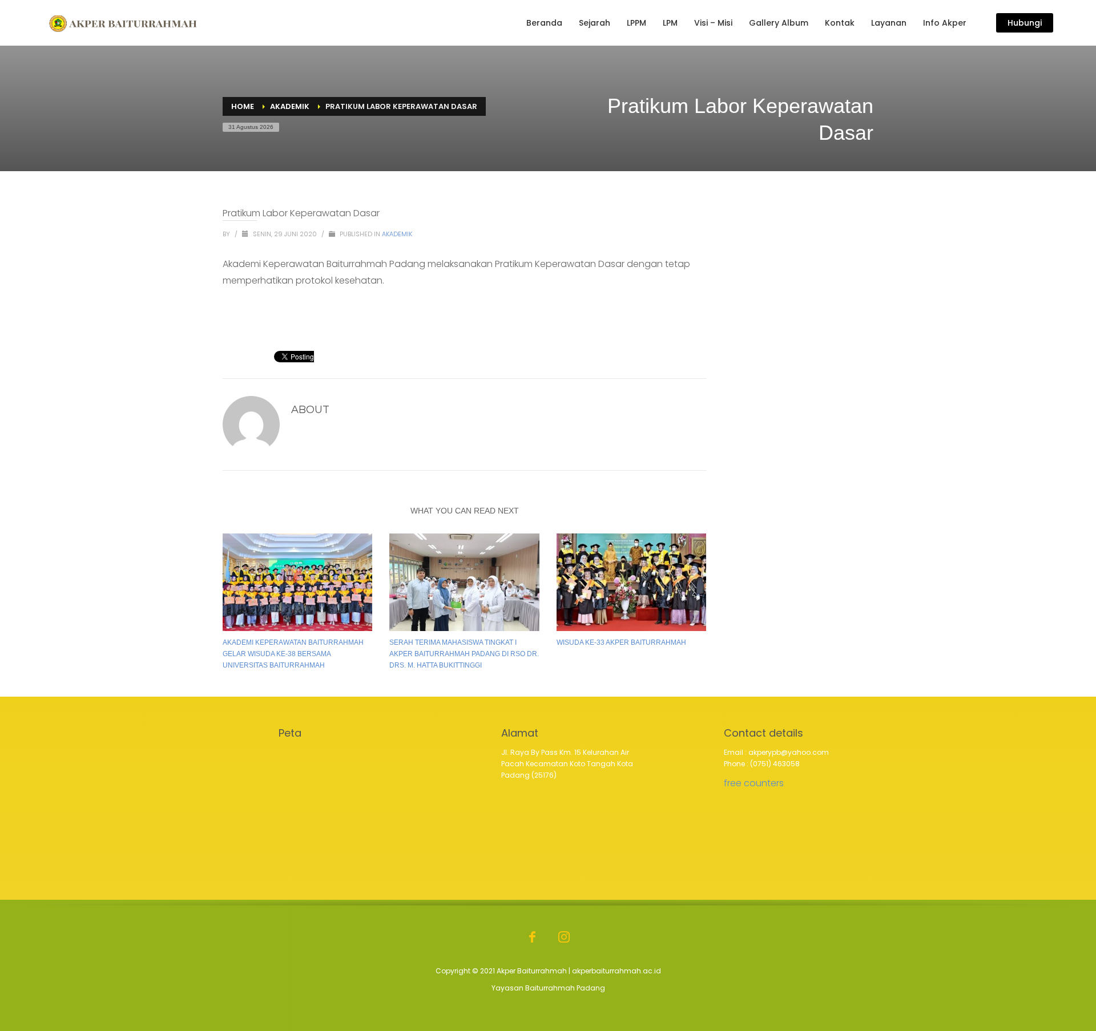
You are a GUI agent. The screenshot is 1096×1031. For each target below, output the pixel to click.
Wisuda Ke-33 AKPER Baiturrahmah (621, 642)
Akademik (397, 233)
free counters (754, 783)
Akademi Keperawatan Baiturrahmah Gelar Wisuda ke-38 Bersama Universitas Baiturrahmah (293, 653)
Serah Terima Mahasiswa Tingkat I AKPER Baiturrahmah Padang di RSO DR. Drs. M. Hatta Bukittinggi (464, 653)
